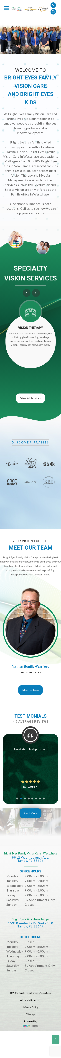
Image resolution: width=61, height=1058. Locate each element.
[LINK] (4, 589)
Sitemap (30, 1014)
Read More (30, 813)
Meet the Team (30, 689)
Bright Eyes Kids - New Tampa (30, 923)
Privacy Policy (30, 1007)
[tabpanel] (30, 473)
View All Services (30, 398)
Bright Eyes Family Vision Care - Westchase (30, 857)
